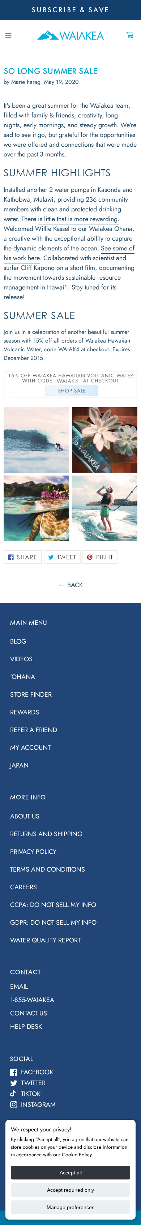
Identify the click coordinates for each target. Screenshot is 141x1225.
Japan (19, 765)
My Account (30, 747)
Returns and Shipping (46, 834)
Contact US (28, 1013)
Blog (18, 641)
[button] (8, 34)
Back (75, 585)
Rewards (24, 712)
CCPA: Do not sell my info (53, 905)
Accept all (71, 1172)
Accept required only (70, 1190)
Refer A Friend (33, 730)
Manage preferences (70, 1207)
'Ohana (22, 677)
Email (19, 986)
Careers (23, 887)
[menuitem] (70, 641)
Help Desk (26, 1026)
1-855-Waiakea (32, 1000)
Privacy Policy (33, 851)
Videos (21, 659)
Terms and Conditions (47, 869)
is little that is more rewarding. (78, 219)
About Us (24, 816)
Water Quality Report (45, 940)
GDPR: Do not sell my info (53, 922)
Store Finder (31, 694)
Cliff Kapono (38, 267)
